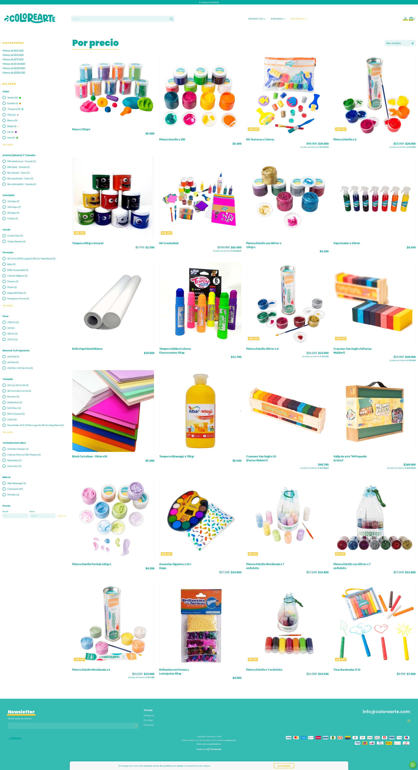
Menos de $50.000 (13, 54)
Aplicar (61, 515)
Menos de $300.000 (13, 72)
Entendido (283, 765)
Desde (5, 511)
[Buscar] (171, 19)
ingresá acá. (231, 740)
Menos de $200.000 (13, 68)
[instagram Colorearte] (409, 720)
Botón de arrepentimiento (209, 744)
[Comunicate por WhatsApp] (412, 764)
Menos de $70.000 (13, 59)
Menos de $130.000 (13, 63)
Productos (256, 18)
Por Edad (277, 18)
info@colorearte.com (386, 712)
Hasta (32, 511)
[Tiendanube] (209, 750)
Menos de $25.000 (13, 50)
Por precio (298, 18)
